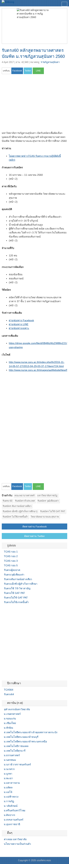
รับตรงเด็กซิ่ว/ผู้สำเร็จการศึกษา (20, 583)
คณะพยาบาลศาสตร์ (24, 495)
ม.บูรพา (8, 773)
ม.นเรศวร (9, 769)
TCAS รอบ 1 (11, 551)
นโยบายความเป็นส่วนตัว (17, 843)
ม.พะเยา (8, 778)
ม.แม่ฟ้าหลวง (11, 796)
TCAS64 (8, 689)
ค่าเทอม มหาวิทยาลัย (15, 839)
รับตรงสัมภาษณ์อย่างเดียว (18, 579)
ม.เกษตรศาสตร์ (12, 713)
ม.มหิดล (8, 787)
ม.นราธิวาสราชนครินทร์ (17, 764)
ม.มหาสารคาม (12, 782)
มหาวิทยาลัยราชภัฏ (47, 495)
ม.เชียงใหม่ (10, 723)
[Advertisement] (31, 104)
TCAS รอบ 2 (11, 556)
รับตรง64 (9, 694)
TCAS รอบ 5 (11, 565)
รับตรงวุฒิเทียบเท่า (14, 574)
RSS (11, 851)
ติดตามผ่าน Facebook (34, 526)
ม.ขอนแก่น (10, 718)
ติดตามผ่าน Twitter (34, 536)
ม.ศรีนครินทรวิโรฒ (14, 810)
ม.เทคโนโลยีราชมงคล (16, 746)
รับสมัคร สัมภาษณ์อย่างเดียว (17, 506)
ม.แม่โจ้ (8, 792)
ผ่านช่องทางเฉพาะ (19, 328)
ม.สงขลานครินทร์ (13, 819)
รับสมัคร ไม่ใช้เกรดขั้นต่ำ (15, 516)
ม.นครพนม (10, 759)
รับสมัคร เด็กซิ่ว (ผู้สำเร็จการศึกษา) (20, 511)
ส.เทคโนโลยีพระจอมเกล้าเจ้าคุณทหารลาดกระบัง (30, 732)
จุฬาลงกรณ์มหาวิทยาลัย (17, 709)
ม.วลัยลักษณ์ (11, 805)
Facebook (3, 851)
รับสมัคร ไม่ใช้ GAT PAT (52, 511)
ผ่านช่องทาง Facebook (21, 320)
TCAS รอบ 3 (11, 560)
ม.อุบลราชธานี (12, 824)
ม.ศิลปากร (9, 815)
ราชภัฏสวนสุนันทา (50, 62)
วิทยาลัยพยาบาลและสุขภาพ (45, 516)
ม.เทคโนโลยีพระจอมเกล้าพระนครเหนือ (25, 741)
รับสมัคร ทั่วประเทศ (25, 500)
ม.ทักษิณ (8, 727)
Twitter (7, 851)
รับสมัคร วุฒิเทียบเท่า (48, 500)
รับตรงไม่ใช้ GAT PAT (16, 597)
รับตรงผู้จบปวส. (12, 570)
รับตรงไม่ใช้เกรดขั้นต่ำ (16, 602)
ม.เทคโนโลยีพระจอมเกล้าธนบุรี (21, 736)
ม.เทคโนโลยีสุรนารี (14, 750)
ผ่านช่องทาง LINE (18, 324)
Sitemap (16, 851)
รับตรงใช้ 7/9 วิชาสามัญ (17, 588)
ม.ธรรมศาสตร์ (12, 755)
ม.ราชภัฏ (9, 801)
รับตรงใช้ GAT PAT (14, 593)
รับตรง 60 (7, 500)
